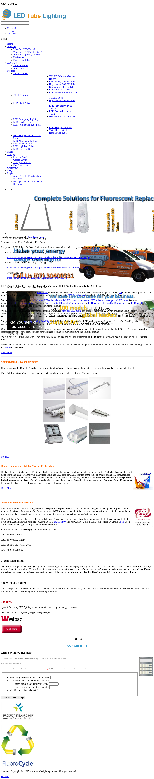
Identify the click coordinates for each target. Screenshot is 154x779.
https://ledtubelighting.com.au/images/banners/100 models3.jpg (37, 278)
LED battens (94, 303)
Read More (6, 352)
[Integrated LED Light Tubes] (54, 398)
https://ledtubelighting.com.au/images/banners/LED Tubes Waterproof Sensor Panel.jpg (48, 257)
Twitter (10, 31)
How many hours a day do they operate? (29, 684)
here (122, 521)
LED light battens (76, 295)
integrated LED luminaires (114, 303)
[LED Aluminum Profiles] (77, 421)
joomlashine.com (36, 237)
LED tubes (42, 292)
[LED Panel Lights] (100, 421)
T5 (120, 292)
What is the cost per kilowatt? (24, 690)
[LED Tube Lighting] (35, 20)
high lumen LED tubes (43, 300)
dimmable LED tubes (65, 300)
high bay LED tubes (72, 311)
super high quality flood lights (37, 321)
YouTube (11, 33)
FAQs (8, 347)
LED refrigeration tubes (25, 303)
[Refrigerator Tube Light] (77, 398)
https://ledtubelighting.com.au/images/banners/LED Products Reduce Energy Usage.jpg (48, 267)
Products (5, 456)
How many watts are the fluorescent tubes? (30, 680)
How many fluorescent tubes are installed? (30, 677)
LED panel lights (139, 303)
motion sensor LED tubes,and (91, 300)
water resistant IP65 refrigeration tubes (64, 303)
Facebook (12, 28)
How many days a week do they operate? (29, 687)
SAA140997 (60, 521)
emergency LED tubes (117, 300)
